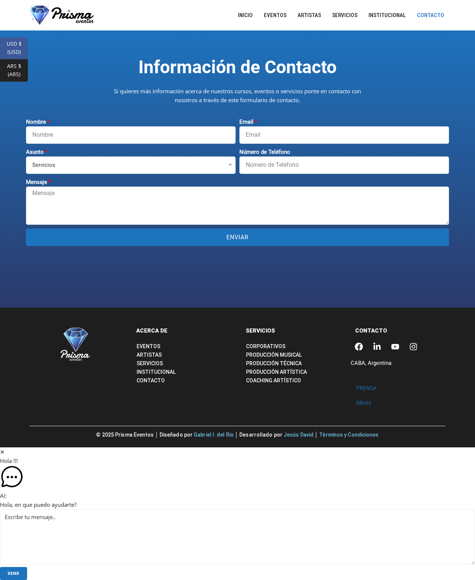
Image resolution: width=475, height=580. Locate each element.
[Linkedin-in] (377, 346)
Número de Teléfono (264, 152)
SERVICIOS (260, 330)
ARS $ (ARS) (17, 70)
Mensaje (36, 182)
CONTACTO (371, 330)
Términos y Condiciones (349, 435)
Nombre (36, 122)
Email (246, 122)
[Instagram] (413, 346)
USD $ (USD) (17, 47)
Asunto (35, 152)
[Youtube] (395, 346)
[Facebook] (359, 346)
